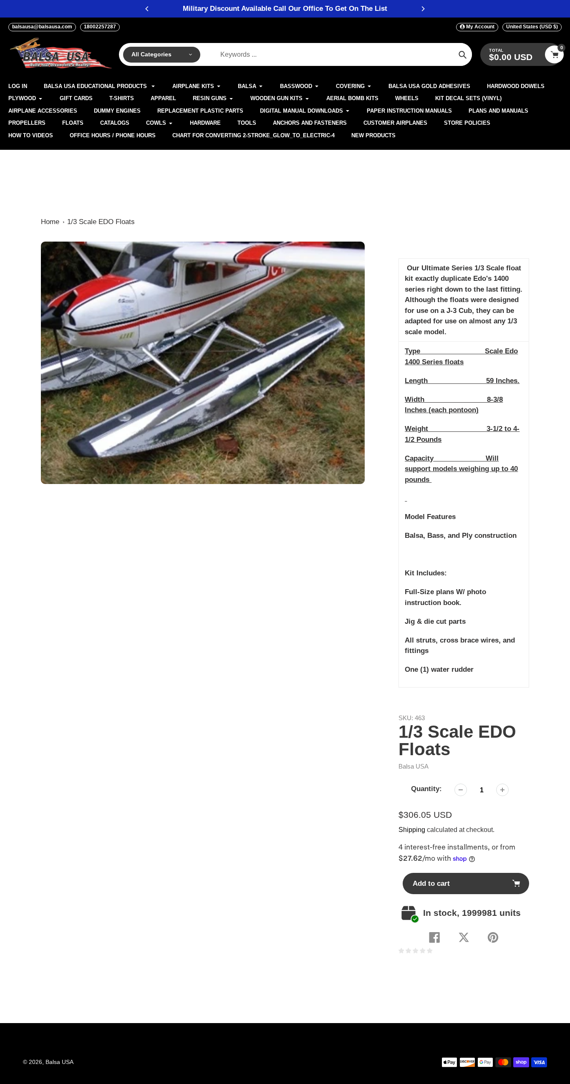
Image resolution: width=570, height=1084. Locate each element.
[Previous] (147, 9)
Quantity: (426, 789)
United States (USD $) (532, 27)
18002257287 (100, 27)
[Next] (423, 9)
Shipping (411, 829)
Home (50, 222)
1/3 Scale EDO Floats (101, 222)
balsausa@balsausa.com (42, 27)
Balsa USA (413, 766)
